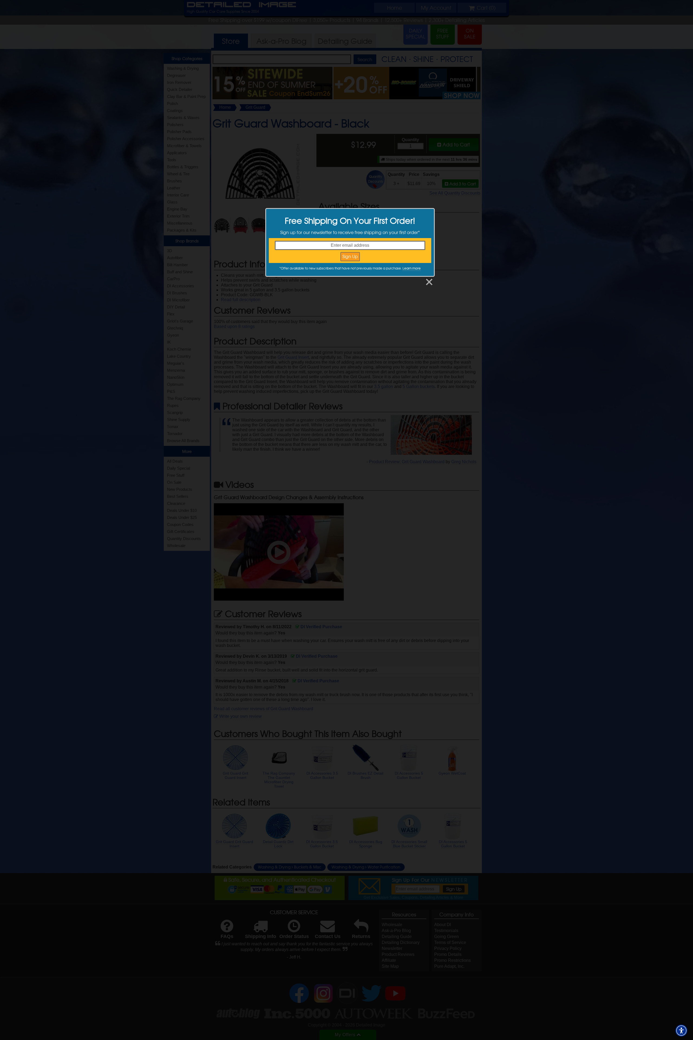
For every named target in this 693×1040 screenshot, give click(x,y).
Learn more (412, 268)
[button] (681, 1030)
